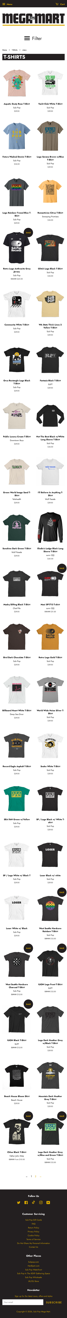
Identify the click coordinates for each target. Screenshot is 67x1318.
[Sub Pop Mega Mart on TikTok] (33, 1203)
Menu (9, 4)
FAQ (33, 1223)
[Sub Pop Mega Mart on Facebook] (26, 1203)
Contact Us (33, 1246)
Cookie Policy (33, 1235)
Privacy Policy (33, 1231)
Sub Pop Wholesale (33, 1277)
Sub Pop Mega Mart (41, 1311)
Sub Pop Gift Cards (33, 1219)
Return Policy (33, 1227)
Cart (62, 4)
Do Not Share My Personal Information (33, 1243)
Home (4, 50)
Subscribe (54, 1302)
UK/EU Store (33, 1281)
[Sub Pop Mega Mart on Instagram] (41, 1203)
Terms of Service (33, 1239)
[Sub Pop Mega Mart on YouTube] (48, 1203)
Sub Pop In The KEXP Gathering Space (33, 1273)
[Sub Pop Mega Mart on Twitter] (18, 1203)
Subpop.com (33, 1261)
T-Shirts (14, 50)
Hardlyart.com (33, 1265)
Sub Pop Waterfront (33, 1269)
